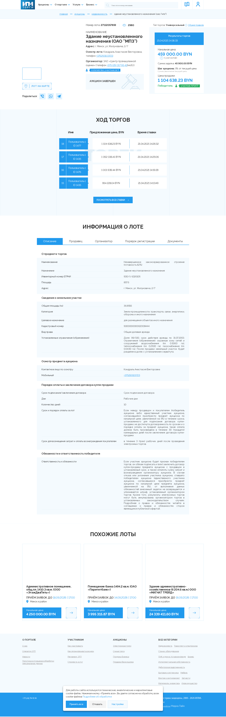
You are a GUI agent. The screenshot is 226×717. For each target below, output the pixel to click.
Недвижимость (165, 646)
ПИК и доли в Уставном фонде (172, 657)
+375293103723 (104, 55)
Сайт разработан (164, 706)
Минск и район (38, 601)
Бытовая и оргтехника (168, 673)
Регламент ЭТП (75, 657)
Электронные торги (122, 646)
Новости (26, 657)
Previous (25, 44)
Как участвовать (75, 646)
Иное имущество (189, 683)
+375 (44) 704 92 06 (29, 698)
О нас (24, 646)
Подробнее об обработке (97, 696)
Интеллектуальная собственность (174, 662)
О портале (61, 4)
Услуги (76, 4)
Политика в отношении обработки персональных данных (38, 662)
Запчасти (186, 678)
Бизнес (90, 4)
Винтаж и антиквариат (169, 678)
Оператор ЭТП (29, 651)
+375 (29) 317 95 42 (117, 65)
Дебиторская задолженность (171, 667)
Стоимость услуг (75, 662)
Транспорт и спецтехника (186, 646)
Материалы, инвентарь (169, 683)
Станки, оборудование (168, 651)
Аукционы (43, 4)
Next (80, 44)
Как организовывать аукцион (81, 651)
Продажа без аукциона (123, 662)
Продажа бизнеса (121, 657)
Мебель (183, 673)
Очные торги (119, 651)
